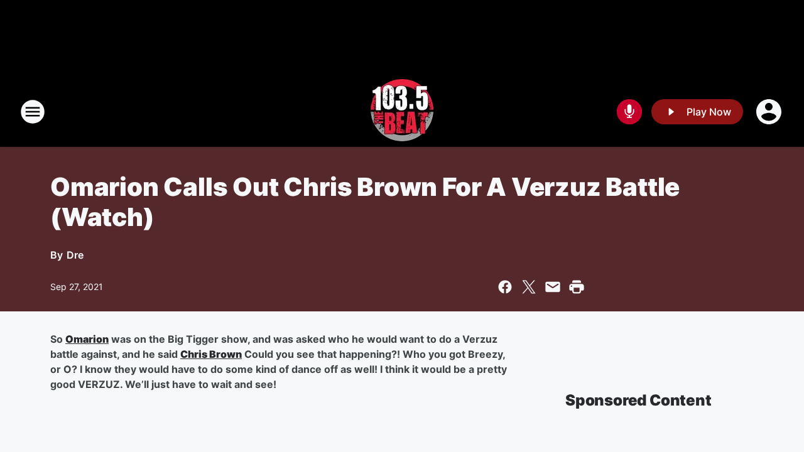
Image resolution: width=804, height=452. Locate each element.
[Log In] (770, 111)
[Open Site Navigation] (32, 111)
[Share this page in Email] (553, 287)
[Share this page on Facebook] (505, 287)
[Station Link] (402, 111)
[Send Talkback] (629, 111)
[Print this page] (576, 287)
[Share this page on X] (529, 287)
